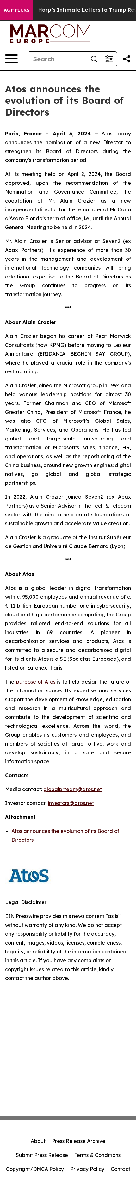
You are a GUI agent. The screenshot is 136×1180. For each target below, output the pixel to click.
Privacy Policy (87, 1169)
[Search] (94, 59)
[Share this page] (126, 59)
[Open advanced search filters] (109, 59)
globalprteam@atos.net (72, 789)
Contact (120, 1169)
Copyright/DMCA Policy (35, 1169)
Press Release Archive (78, 1141)
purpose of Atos (35, 681)
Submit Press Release (42, 1155)
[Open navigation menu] (11, 59)
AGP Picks (16, 10)
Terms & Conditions (97, 1155)
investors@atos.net (71, 803)
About (38, 1141)
